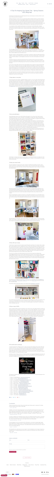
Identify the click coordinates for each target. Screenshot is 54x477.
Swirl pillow (14, 280)
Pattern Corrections (13, 464)
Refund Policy (19, 464)
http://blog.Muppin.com (22, 394)
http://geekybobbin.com (22, 393)
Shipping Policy (24, 464)
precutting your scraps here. (35, 283)
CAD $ (7, 472)
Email (28, 440)
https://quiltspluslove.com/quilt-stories (25, 379)
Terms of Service (31, 464)
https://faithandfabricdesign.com (23, 378)
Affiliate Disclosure (27, 466)
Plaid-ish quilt (34, 280)
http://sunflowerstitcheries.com (25, 377)
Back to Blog (27, 457)
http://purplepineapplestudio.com (23, 384)
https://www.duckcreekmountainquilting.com (25, 386)
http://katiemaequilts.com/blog (23, 387)
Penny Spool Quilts (46, 474)
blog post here (13, 86)
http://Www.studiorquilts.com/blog (25, 383)
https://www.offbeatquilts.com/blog (24, 392)
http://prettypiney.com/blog (24, 381)
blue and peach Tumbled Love (22, 280)
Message (10, 443)
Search (8, 464)
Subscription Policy (43, 464)
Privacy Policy (37, 464)
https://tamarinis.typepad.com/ (23, 388)
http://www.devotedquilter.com (24, 382)
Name (10, 440)
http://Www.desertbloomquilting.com (25, 389)
